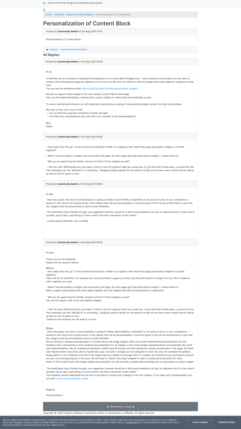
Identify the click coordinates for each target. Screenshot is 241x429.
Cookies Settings (226, 422)
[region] (120, 422)
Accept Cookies (200, 422)
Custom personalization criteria (71, 378)
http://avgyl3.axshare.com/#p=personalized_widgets (110, 88)
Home (48, 14)
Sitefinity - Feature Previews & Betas (74, 14)
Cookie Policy (132, 422)
